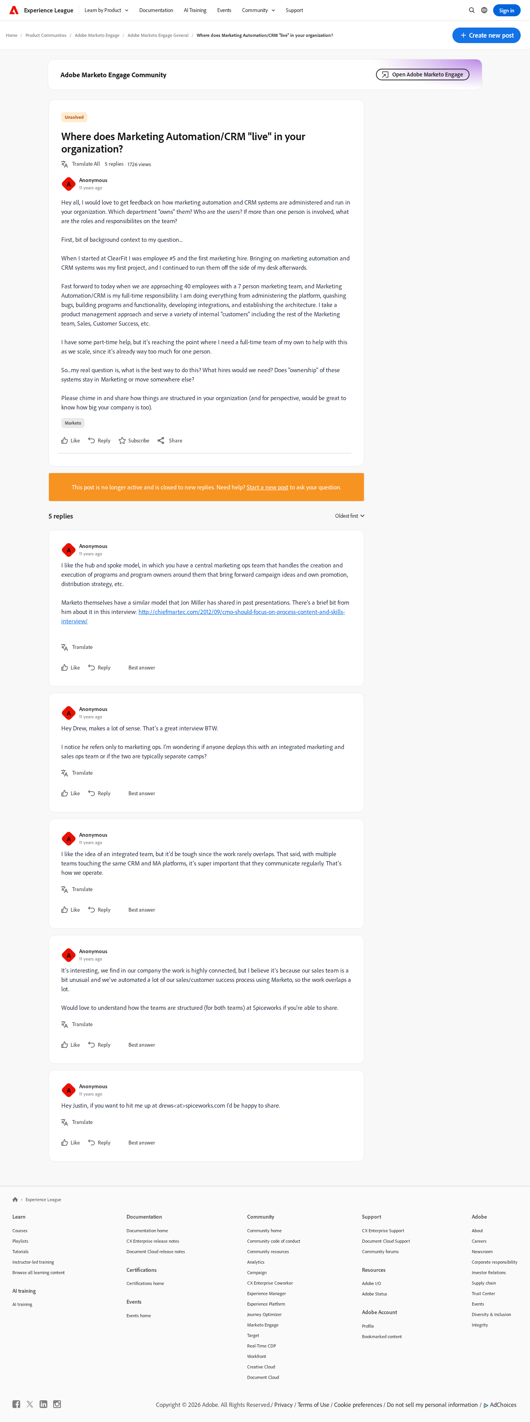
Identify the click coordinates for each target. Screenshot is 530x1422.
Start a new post (267, 487)
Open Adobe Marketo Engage (427, 74)
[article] (204, 608)
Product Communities (46, 35)
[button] (486, 35)
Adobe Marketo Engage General (158, 35)
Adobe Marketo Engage (97, 35)
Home (11, 35)
